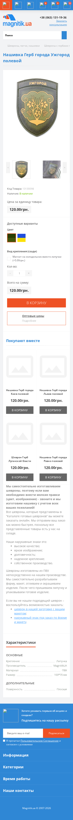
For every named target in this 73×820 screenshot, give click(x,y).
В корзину (36, 302)
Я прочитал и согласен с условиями (33, 742)
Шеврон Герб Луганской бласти (20, 459)
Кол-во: (12, 266)
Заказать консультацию (58, 22)
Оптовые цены (33, 316)
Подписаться (56, 733)
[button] (30, 5)
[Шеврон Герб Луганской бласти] (19, 436)
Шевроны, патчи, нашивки (24, 45)
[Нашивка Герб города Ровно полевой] (53, 436)
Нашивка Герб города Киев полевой (19, 392)
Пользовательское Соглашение (39, 740)
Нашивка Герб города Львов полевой (53, 392)
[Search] (64, 35)
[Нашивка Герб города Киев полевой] (19, 369)
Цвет (10, 229)
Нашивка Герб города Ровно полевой (53, 459)
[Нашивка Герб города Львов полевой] (53, 369)
